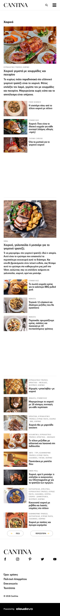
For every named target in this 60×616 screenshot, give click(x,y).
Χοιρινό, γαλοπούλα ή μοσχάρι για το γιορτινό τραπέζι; (27, 246)
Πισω (18, 533)
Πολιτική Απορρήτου (15, 579)
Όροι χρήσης (11, 574)
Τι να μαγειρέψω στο (14, 253)
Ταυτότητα (9, 588)
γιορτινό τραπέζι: (33, 253)
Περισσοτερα (41, 533)
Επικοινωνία (11, 583)
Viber (6, 269)
